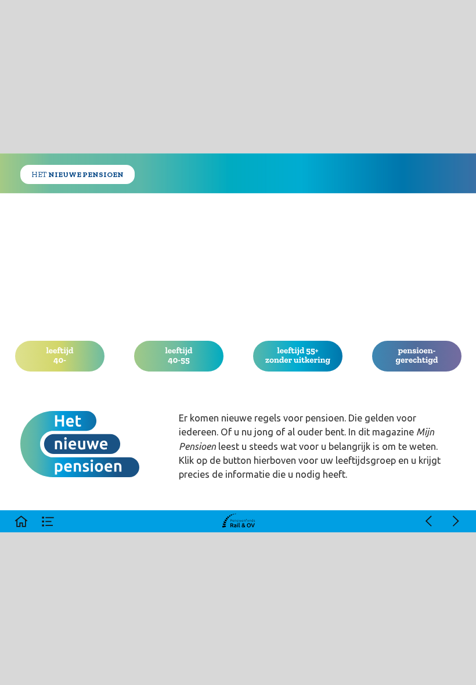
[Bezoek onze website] (238, 521)
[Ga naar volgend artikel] (456, 521)
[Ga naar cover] (21, 521)
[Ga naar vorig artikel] (428, 521)
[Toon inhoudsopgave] (48, 521)
